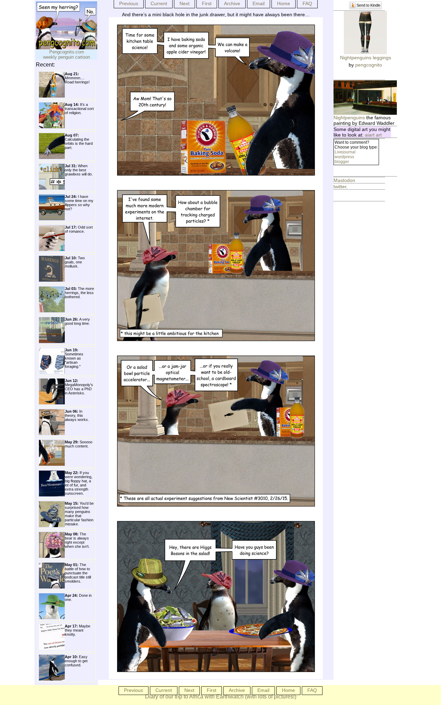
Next (184, 3)
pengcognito (368, 65)
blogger (342, 161)
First (207, 3)
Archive (232, 3)
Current (159, 3)
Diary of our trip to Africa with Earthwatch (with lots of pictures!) (220, 696)
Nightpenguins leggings (365, 57)
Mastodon (344, 180)
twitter (340, 186)
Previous (128, 3)
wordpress (344, 156)
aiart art (373, 135)
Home (283, 3)
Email (259, 3)
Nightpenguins (349, 117)
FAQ (307, 3)
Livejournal (345, 152)
